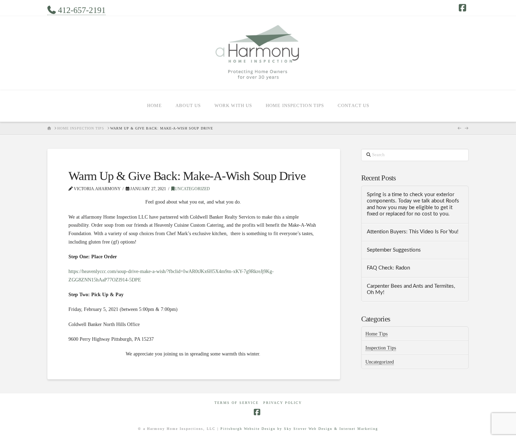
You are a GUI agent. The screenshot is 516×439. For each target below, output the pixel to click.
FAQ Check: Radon (388, 268)
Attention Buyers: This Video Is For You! (412, 231)
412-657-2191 (81, 10)
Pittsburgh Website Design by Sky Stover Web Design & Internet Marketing (299, 429)
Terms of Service (236, 403)
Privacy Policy (282, 403)
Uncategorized (192, 188)
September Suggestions (394, 250)
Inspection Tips (380, 348)
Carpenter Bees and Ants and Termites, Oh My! (411, 289)
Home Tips (376, 334)
